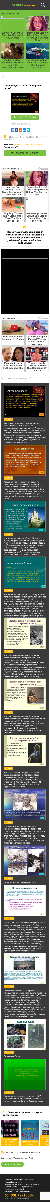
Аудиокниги (27, 1187)
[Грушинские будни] (25, 1049)
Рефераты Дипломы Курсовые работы (22, 1184)
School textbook (19, 1195)
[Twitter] (28, 130)
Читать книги (11, 1187)
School (23, 5)
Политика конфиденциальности (19, 1180)
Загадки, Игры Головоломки (17, 1191)
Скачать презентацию (27, 153)
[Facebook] (16, 130)
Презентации (18, 144)
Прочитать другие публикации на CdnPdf (25, 313)
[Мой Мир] (24, 130)
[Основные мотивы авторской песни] (25, 876)
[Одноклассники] (20, 130)
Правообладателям (13, 1182)
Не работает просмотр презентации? (16, 378)
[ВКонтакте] (12, 130)
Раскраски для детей (14, 1189)
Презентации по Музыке (34, 144)
